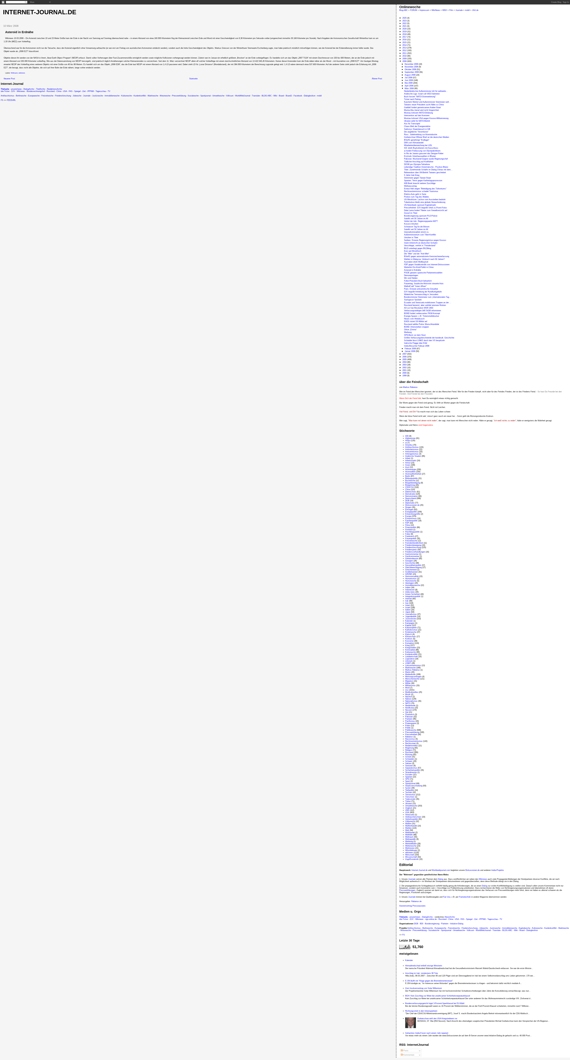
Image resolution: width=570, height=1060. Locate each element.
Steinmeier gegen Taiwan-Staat (417, 178)
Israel (407, 607)
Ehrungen (409, 509)
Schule (408, 757)
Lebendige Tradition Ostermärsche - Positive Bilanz (426, 167)
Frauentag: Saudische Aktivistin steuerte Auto (423, 283)
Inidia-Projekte (497, 870)
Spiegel (77, 91)
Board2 (289, 96)
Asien (407, 465)
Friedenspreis (411, 549)
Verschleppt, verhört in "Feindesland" (420, 245)
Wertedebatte (411, 843)
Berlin (407, 476)
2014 (404, 45)
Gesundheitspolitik (413, 565)
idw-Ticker (5, 91)
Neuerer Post (9, 79)
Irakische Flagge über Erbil (415, 343)
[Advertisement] (26, 122)
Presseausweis (419, 906)
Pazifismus (410, 721)
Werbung (408, 332)
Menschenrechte (412, 679)
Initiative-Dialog (456, 924)
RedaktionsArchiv (54, 89)
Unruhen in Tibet (411, 237)
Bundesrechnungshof (36, 91)
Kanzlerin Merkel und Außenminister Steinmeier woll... (427, 102)
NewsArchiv (450, 917)
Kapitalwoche (524, 928)
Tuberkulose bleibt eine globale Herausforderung (424, 202)
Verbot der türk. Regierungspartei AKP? (421, 221)
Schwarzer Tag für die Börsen (416, 227)
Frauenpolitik (410, 538)
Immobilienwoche (112, 96)
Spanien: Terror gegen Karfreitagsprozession (423, 180)
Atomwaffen (410, 472)
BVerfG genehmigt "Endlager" (416, 140)
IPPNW (90, 91)
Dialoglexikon (309, 96)
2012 (404, 50)
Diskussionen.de (412, 505)
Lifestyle (409, 661)
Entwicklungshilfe (412, 514)
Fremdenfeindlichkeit (414, 543)
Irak (406, 601)
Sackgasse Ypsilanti (413, 300)
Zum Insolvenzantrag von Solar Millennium (423, 988)
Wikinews (21, 91)
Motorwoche (165, 96)
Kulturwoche (126, 96)
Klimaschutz (410, 636)
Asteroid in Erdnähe (19, 32)
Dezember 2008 (412, 64)
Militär (407, 683)
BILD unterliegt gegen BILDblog (417, 248)
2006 (404, 357)
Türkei (408, 801)
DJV (13, 91)
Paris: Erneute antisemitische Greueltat (421, 289)
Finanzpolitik (410, 527)
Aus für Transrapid (412, 123)
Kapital (408, 625)
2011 (404, 53)
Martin (408, 672)
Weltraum (14, 73)
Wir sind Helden (411, 278)
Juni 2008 (409, 80)
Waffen (408, 823)
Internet (408, 598)
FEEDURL (11, 100)
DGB (407, 500)
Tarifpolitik (409, 790)
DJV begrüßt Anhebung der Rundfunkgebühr (423, 292)
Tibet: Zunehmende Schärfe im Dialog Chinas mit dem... (428, 170)
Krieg (407, 645)
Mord (407, 688)
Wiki (275, 96)
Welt (407, 830)
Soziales (409, 774)
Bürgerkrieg (410, 485)
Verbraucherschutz (413, 817)
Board (281, 96)
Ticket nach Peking (412, 99)
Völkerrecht (410, 821)
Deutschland (410, 498)
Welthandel (410, 832)
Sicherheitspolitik (412, 770)
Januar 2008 (410, 351)
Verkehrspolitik (411, 819)
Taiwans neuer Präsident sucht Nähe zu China (424, 104)
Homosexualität (412, 576)
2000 (404, 373)
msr (406, 690)
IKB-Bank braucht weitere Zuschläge (420, 183)
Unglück (408, 808)
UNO (407, 810)
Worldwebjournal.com (441, 870)
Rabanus (409, 737)
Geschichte (410, 563)
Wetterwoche (410, 846)
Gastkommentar (412, 556)
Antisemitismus (412, 451)
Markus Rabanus (410, 387)
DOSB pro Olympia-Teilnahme (417, 164)
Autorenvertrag (405, 906)
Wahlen (408, 828)
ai (406, 443)
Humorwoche (410, 581)
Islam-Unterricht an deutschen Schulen (420, 243)
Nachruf (408, 696)
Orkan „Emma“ (410, 329)
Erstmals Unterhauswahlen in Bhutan (420, 156)
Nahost (408, 699)
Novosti (408, 710)
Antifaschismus (7, 96)
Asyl (407, 467)
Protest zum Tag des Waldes (416, 197)
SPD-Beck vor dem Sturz (415, 335)
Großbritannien (411, 572)
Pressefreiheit (411, 734)
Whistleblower (411, 850)
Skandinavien (411, 772)
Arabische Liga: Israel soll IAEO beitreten (422, 94)
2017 (404, 37)
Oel (406, 712)
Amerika (408, 445)
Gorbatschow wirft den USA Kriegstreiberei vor (437, 1018)
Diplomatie (409, 503)
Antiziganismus (411, 454)
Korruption (409, 643)
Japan (407, 612)
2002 (404, 367)
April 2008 (409, 86)
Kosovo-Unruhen (411, 224)
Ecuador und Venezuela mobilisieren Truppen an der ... (427, 302)
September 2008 (412, 72)
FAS (70, 91)
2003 (404, 365)
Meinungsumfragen (413, 676)
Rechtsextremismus (413, 741)
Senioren (409, 766)
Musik (407, 694)
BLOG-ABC (267, 96)
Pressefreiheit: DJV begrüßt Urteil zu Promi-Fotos (425, 208)
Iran (406, 603)
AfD (406, 436)
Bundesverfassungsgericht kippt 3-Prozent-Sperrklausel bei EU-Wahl (434, 1003)
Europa (408, 516)
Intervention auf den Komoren (416, 115)
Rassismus (410, 739)
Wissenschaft (411, 857)
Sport (407, 781)
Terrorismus (410, 794)
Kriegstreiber (410, 647)
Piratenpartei (410, 723)
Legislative (409, 659)
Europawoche (34, 96)
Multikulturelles (411, 692)
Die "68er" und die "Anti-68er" (416, 254)
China (58, 91)
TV (109, 91)
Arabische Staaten (413, 456)
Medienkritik (410, 674)
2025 (404, 18)
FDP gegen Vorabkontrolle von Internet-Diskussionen (426, 264)
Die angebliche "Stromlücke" (416, 132)
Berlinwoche (21, 96)
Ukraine (408, 803)
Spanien (408, 777)
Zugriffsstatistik (412, 859)
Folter (407, 534)
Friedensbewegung (413, 545)
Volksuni (229, 96)
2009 (404, 58)
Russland (51, 91)
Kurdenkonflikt (140, 96)
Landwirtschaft (411, 656)
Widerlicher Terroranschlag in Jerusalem (421, 294)
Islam (407, 605)
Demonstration (411, 496)
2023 (404, 21)
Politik (408, 728)
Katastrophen (411, 627)
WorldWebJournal (242, 96)
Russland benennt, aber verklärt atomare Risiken (425, 305)
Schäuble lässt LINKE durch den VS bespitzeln (424, 340)
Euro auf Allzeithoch (412, 251)
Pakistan (409, 717)
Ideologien (409, 583)
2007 (404, 354)
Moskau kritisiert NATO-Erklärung (418, 113)
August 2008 (410, 75)
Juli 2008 (409, 77)
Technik (408, 792)
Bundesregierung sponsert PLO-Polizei (420, 216)
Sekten (408, 763)
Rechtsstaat (410, 743)
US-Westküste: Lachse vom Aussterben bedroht (424, 199)
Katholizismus (411, 630)
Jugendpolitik (411, 616)
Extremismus (411, 518)
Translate (256, 96)
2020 (404, 29)
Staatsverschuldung (413, 786)
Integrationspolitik (412, 596)
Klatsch (408, 634)
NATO (407, 703)
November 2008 (412, 67)
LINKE (408, 663)
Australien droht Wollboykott (416, 262)
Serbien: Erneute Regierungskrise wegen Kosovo (425, 240)
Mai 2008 (409, 83)
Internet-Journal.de (39, 12)
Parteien (408, 719)
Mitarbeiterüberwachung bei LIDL (418, 145)
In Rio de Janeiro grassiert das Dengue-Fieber (423, 153)
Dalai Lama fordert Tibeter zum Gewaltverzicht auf (425, 210)
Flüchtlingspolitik (412, 532)
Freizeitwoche (47, 96)
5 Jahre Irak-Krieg (411, 175)
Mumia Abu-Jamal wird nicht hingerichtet (421, 110)
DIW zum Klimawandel (413, 143)
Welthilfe (409, 835)
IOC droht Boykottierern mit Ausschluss (421, 148)
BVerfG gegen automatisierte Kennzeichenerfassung (426, 256)
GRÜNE (408, 574)
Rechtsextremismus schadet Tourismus (421, 191)
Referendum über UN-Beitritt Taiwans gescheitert (425, 172)
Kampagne (409, 623)
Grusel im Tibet (410, 213)
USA (65, 91)
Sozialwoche (193, 96)
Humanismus (411, 578)
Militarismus (410, 685)
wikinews (22, 73)
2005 (404, 359)
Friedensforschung (63, 96)
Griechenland (411, 570)
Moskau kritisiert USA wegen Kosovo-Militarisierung (426, 118)
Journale (86, 96)
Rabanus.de (416, 901)
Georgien (409, 561)
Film (451, 10)
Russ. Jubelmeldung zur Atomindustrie (420, 134)
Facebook (298, 96)
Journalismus (411, 614)
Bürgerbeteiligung (412, 483)
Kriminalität (410, 650)
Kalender (409, 621)
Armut (407, 463)
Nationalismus (411, 701)
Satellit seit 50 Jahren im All (416, 218)
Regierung (409, 748)
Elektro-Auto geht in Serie (415, 194)
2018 (404, 34)
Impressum (424, 10)
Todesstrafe (410, 799)
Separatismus (411, 768)
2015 (404, 42)
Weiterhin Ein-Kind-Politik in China (418, 267)
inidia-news (410, 592)
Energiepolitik (411, 512)
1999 (404, 375)
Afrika (407, 440)
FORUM (413, 10)
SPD (407, 779)
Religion (408, 750)
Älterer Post (377, 79)
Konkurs (408, 639)
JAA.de (475, 10)
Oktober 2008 (411, 69)
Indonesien (410, 590)
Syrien (408, 788)
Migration (409, 681)
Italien (407, 610)
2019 (404, 31)
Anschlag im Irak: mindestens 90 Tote (421, 973)
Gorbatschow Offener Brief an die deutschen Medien (426, 137)
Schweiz (409, 761)
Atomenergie (410, 469)
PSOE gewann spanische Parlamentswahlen (423, 273)
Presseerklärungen (407, 890)
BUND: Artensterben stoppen (416, 327)
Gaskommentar (411, 554)
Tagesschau (101, 91)
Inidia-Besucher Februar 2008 (416, 346)
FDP (407, 523)
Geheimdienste (411, 558)
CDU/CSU (409, 487)
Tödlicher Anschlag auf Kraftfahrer (418, 162)
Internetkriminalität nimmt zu (416, 232)
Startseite (193, 79)
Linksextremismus (413, 665)
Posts (405, 1050)
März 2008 (409, 88)
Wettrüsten (410, 848)
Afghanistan (410, 438)
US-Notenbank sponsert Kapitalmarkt (420, 205)
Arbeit (407, 458)
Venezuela (409, 815)
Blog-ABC (403, 10)
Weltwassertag (410, 186)
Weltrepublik (410, 839)
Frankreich (409, 536)
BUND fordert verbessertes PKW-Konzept (422, 313)
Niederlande (410, 705)
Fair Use (446, 897)
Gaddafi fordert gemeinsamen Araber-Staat (422, 107)
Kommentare (408, 1055)
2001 (404, 370)
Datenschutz (410, 492)
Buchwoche (410, 480)
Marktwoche (153, 96)
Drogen (408, 507)
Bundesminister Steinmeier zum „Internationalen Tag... (427, 297)
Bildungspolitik (411, 478)
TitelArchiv (40, 89)
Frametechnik (465, 897)
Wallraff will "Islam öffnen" (415, 286)
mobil (319, 96)
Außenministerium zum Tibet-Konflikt (420, 235)
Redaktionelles (411, 745)
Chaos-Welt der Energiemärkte (417, 126)
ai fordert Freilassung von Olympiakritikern (422, 151)
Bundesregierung (432, 924)
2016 (404, 39)
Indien (407, 587)
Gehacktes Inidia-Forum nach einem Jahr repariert (426, 1033)
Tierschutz (409, 797)
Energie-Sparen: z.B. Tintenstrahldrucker (421, 316)
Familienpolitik (411, 521)
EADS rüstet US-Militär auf (415, 321)
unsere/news (16, 89)
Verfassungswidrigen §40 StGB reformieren (422, 310)
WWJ (444, 10)
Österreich (409, 714)
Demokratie (410, 494)
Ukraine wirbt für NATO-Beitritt (417, 121)
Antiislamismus (411, 449)
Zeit (84, 91)
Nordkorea (409, 708)
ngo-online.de (431, 919)
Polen (407, 725)
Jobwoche (77, 96)
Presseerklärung (179, 96)
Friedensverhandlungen (415, 552)
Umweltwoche (218, 96)
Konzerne (409, 641)
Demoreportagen (411, 275)
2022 (404, 23)
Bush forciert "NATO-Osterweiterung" (420, 96)
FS (2, 100)
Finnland (409, 529)
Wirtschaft (409, 855)
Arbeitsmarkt (410, 460)
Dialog (440, 879)
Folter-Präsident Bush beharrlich (418, 281)
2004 (404, 362)
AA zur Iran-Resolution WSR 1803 (418, 308)
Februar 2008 (411, 348)
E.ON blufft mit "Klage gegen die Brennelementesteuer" (429, 981)
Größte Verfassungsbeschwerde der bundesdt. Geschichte (429, 338)
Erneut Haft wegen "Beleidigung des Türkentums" (425, 189)
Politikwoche (410, 730)
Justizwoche (97, 96)
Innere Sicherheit (412, 594)
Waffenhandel (411, 826)
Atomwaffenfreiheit (413, 474)
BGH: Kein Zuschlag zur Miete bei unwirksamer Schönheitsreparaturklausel (437, 996)
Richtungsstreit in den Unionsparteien (421, 1011)
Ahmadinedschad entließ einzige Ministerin (423, 966)
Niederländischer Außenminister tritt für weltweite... (426, 91)
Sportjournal (205, 96)
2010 (404, 56)
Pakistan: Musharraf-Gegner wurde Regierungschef (426, 159)
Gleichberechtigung (413, 567)
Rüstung (408, 754)
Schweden (409, 759)
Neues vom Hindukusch (414, 319)
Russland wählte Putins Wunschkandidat (421, 324)
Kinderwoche (410, 632)
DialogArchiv (28, 89)
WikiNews (436, 10)
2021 (404, 26)
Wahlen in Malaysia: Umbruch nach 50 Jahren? (424, 259)
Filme (407, 525)
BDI (421, 924)
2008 (404, 61)
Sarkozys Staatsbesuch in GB (417, 129)
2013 (404, 48)
